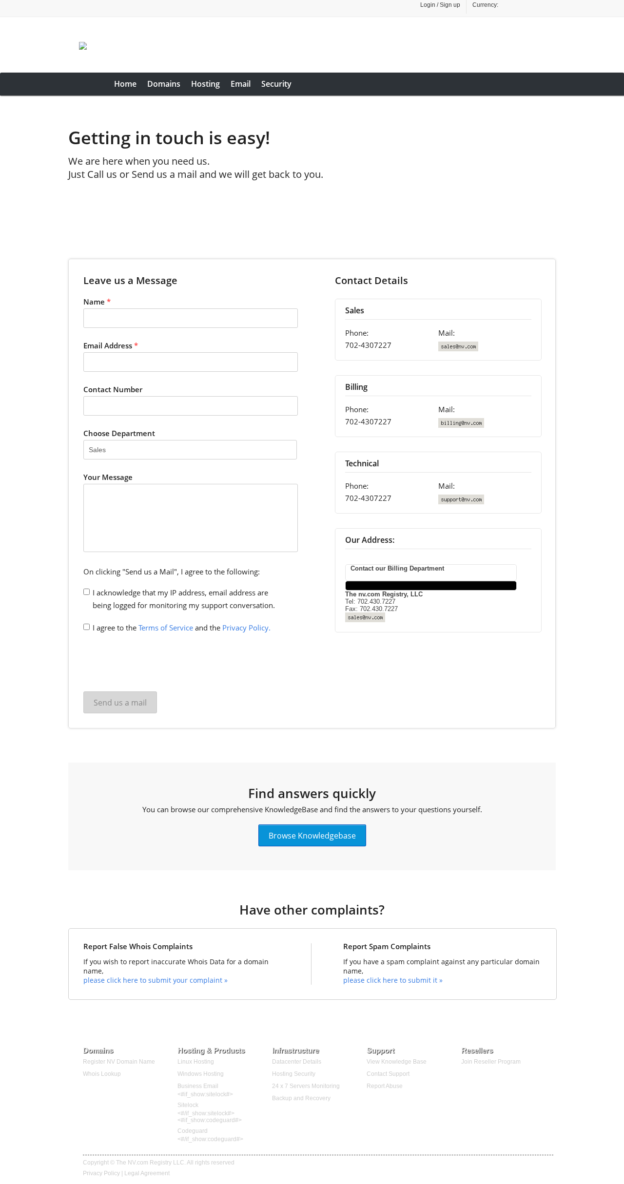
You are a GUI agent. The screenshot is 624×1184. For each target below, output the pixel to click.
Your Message (108, 477)
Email (241, 83)
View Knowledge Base (397, 1061)
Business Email (197, 1086)
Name (97, 301)
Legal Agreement (147, 1173)
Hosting (205, 83)
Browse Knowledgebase (312, 835)
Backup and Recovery (301, 1098)
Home (125, 83)
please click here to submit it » (393, 980)
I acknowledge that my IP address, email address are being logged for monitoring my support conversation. (184, 599)
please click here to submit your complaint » (155, 980)
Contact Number (112, 389)
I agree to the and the (182, 627)
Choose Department (119, 433)
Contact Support (388, 1073)
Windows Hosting (200, 1073)
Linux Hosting (195, 1061)
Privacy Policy (101, 1173)
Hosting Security (293, 1073)
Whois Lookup (102, 1073)
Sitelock (187, 1105)
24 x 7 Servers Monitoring (306, 1086)
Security (276, 83)
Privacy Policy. (246, 627)
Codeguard (192, 1130)
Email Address (110, 345)
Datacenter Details (296, 1061)
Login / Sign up (440, 4)
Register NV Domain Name (119, 1061)
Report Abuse (385, 1086)
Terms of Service (165, 627)
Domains (163, 83)
